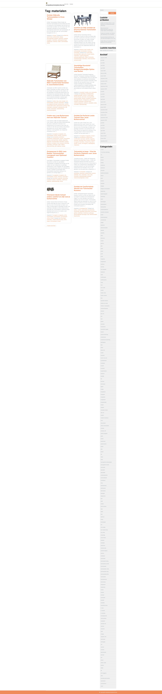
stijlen (59, 41)
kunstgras (103, 363)
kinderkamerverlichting (105, 339)
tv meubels (103, 613)
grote (102, 256)
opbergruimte (61, 107)
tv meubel (103, 610)
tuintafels (102, 602)
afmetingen (63, 218)
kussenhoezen (104, 370)
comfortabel (89, 52)
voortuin (102, 647)
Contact (71, 4)
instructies (65, 178)
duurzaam (84, 96)
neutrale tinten (87, 101)
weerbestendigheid (51, 110)
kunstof (102, 365)
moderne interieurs (104, 417)
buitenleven (49, 138)
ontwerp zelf (103, 430)
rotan (88, 174)
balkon (102, 175)
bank (102, 178)
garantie (60, 178)
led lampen (103, 384)
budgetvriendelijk (78, 95)
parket (102, 438)
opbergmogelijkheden (79, 57)
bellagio (102, 186)
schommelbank (104, 477)
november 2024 (104, 112)
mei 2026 (103, 65)
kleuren (83, 98)
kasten (102, 321)
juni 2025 (102, 94)
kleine (102, 347)
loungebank (56, 175)
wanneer (102, 654)
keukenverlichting (104, 334)
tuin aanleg (103, 527)
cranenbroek (103, 219)
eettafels (102, 232)
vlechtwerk (103, 639)
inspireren (60, 38)
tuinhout (102, 553)
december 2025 (104, 78)
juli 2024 (102, 122)
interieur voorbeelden (105, 305)
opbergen (91, 213)
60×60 (102, 157)
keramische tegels (104, 329)
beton (102, 199)
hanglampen (103, 261)
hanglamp (103, 258)
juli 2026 (102, 60)
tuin (92, 49)
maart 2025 (103, 101)
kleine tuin (103, 350)
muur (102, 420)
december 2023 (104, 141)
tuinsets (59, 135)
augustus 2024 (104, 120)
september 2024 (104, 117)
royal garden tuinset (105, 464)
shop (102, 482)
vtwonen (102, 649)
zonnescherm (103, 683)
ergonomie (83, 54)
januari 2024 (103, 138)
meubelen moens (104, 410)
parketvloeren (103, 443)
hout (80, 174)
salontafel (103, 469)
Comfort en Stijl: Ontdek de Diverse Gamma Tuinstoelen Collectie (85, 29)
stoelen (89, 49)
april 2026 (103, 68)
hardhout (102, 264)
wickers (102, 665)
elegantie (49, 141)
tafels (102, 511)
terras (102, 519)
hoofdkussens (103, 279)
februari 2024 (103, 135)
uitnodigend (85, 143)
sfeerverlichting (50, 146)
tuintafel (102, 600)
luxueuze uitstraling (64, 143)
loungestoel (103, 399)
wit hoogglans (103, 673)
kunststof (82, 92)
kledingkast (103, 342)
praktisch (85, 103)
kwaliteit (66, 38)
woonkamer (103, 680)
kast (101, 318)
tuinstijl (48, 108)
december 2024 (104, 109)
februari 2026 (103, 73)
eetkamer (103, 225)
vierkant (102, 626)
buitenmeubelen (104, 217)
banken (102, 180)
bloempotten (103, 206)
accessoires (56, 137)
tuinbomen (103, 545)
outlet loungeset (104, 433)
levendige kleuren (78, 99)
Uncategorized (83, 208)
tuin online (103, 532)
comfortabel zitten (51, 105)
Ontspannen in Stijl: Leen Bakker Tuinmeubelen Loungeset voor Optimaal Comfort (57, 154)
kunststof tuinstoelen (91, 98)
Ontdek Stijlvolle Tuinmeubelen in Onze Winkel (55, 17)
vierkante (103, 628)
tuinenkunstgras (104, 550)
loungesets (60, 134)
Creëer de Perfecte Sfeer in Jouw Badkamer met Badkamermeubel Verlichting (107, 24)
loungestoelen (103, 402)
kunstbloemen (104, 360)
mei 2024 (103, 128)
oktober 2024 (103, 114)
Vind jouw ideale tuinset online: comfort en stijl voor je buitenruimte (58, 197)
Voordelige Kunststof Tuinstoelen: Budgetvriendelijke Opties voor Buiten (84, 68)
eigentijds (65, 140)
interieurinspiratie (104, 308)
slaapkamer (103, 496)
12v (101, 154)
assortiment (50, 37)
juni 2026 (102, 62)
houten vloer (103, 292)
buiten (54, 101)
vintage (102, 634)
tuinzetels (76, 176)
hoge (102, 274)
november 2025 (104, 81)
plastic (102, 446)
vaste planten (103, 618)
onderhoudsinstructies (57, 219)
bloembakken (103, 204)
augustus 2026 (104, 57)
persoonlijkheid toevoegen (80, 214)
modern (102, 415)
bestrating (103, 196)
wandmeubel (103, 652)
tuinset (54, 35)
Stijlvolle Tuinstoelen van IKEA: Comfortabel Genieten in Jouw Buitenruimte (58, 83)
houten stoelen (90, 54)
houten (102, 290)
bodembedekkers (104, 209)
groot (102, 253)
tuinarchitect (103, 537)
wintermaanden (91, 58)
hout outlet (103, 287)
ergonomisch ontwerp (61, 105)
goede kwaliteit (77, 98)
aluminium (61, 137)
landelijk (102, 376)
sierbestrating (103, 485)
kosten (102, 352)
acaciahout (76, 173)
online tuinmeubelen (105, 425)
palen (102, 436)
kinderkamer (103, 337)
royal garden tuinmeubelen (106, 462)
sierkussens (103, 490)
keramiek (102, 324)
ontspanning (88, 142)
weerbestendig (60, 108)
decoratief (84, 210)
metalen (102, 407)
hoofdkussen (103, 277)
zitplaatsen (76, 145)
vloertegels (103, 641)
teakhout (59, 146)
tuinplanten (103, 587)
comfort (66, 104)
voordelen (76, 104)
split (101, 498)
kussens (66, 141)
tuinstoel (89, 51)
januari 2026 (103, 75)
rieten (102, 456)
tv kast (102, 607)
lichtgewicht (86, 99)
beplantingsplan (104, 193)
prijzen (102, 451)
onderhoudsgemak (84, 55)
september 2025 (104, 86)
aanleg (102, 162)
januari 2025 (103, 107)
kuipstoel (102, 355)
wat (101, 657)
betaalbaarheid (89, 93)
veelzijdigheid (91, 143)
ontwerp (102, 428)
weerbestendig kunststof (85, 176)
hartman (102, 266)
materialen (54, 40)
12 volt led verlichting (105, 152)
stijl (66, 107)
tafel (102, 509)
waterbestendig (55, 181)
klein (102, 344)
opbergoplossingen (62, 40)
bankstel (102, 183)
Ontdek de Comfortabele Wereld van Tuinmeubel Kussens (83, 188)
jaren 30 (102, 313)
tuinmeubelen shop (105, 571)
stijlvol (92, 142)
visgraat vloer (103, 636)
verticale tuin (103, 623)
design (61, 37)
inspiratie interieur (104, 300)
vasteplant (103, 621)
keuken (102, 331)
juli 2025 (102, 91)
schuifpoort (103, 480)
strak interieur (103, 506)
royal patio (103, 467)
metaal (102, 404)
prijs (101, 449)
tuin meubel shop (104, 529)
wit (101, 670)
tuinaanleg (103, 535)
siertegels (103, 493)
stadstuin (55, 41)
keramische (103, 326)
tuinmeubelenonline (105, 574)
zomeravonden (77, 60)
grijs (101, 245)
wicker (61, 181)
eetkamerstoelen (104, 227)
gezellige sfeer (82, 140)
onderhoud (64, 179)
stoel (85, 49)
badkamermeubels (104, 173)
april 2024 (103, 130)
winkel (48, 43)
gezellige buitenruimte (85, 211)
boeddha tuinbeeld (105, 212)
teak (91, 174)
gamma (82, 49)
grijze (102, 248)
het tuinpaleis (103, 269)
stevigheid (90, 103)
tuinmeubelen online (105, 568)
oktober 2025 (103, 83)
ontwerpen (55, 107)
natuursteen (103, 423)
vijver (102, 631)
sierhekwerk (103, 488)
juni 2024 (102, 125)
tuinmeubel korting (104, 561)
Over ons (66, 4)
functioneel (76, 211)
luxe (58, 143)
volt (101, 644)
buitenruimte (56, 37)
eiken (102, 235)
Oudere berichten (51, 225)
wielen (102, 667)
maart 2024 (103, 133)
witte (102, 675)
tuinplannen (103, 584)
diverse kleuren (77, 96)
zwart (102, 686)
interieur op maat (104, 303)
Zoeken (102, 10)
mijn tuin (102, 412)
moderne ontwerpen (79, 101)
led (101, 378)
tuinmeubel (103, 558)
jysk (101, 316)
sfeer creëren (61, 144)
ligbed (102, 386)
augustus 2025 (104, 88)
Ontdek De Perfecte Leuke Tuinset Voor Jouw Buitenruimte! (84, 117)
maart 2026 (103, 70)
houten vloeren (104, 295)
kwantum (102, 373)
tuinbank (102, 540)
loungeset (49, 40)
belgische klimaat (53, 104)
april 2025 (103, 99)
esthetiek (76, 140)
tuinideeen (103, 555)
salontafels (103, 472)
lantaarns (49, 143)
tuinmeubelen (64, 41)
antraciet (102, 170)
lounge (102, 389)
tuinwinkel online (104, 605)
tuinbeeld (103, 542)
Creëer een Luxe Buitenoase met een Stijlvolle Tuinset (58, 116)
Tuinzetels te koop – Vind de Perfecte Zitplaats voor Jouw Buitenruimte (85, 153)
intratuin (102, 311)
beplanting (103, 191)
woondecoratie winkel (105, 678)
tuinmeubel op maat (105, 563)
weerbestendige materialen (80, 58)
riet (101, 454)
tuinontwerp (103, 581)
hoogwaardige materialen (58, 141)
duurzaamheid (50, 38)
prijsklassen (49, 41)
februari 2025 (103, 104)
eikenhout (103, 238)
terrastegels (103, 522)
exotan (102, 240)
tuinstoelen (76, 52)
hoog (102, 282)
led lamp (102, 381)
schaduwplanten (104, 475)
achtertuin (65, 35)
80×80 (102, 160)
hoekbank (103, 272)
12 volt (102, 149)
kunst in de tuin (104, 357)
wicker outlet (103, 662)
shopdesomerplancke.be (55, 5)
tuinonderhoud (104, 579)
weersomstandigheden (79, 177)
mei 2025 (103, 96)
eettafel (56, 38)
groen (102, 251)
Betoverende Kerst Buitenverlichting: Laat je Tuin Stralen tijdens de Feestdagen (107, 29)
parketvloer (103, 441)
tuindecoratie (103, 548)
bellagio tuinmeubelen (105, 188)
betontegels (103, 201)
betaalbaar (83, 93)
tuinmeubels (84, 51)
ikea (57, 101)
